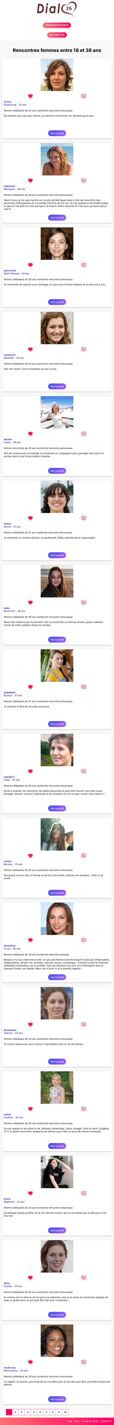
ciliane (7, 523)
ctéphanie (9, 186)
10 (65, 1412)
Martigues (9, 189)
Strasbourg (10, 104)
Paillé (7, 779)
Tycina (7, 101)
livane (7, 1198)
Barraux (8, 864)
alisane (8, 439)
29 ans (24, 1370)
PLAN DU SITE (90, 1421)
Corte (7, 948)
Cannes (8, 1286)
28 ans (21, 189)
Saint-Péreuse (11, 273)
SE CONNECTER (57, 35)
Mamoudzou (11, 1370)
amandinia (9, 945)
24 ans (19, 1032)
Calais (7, 442)
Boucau (8, 695)
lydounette (10, 270)
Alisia (7, 1283)
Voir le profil (57, 133)
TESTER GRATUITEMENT (57, 25)
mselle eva (10, 1367)
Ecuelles (8, 1117)
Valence (8, 1032)
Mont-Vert (9, 611)
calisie (7, 1114)
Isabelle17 (9, 776)
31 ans (16, 526)
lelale (7, 608)
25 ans (22, 104)
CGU (76, 1421)
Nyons (7, 526)
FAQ (69, 1421)
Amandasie (10, 1030)
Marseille (9, 357)
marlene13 (9, 354)
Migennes (9, 1201)
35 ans (16, 779)
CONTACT (106, 1421)
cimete (7, 861)
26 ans (21, 611)
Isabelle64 (9, 692)
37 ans (18, 695)
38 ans (17, 442)
